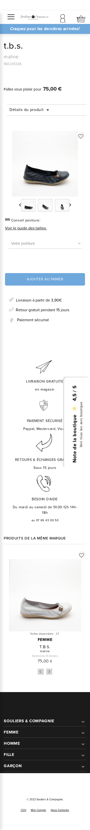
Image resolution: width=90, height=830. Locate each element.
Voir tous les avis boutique (81, 424)
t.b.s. (45, 647)
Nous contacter (60, 810)
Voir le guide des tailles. (26, 228)
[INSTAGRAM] (50, 785)
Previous (41, 672)
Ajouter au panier (45, 279)
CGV (23, 810)
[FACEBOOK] (39, 785)
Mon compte (38, 810)
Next (49, 672)
